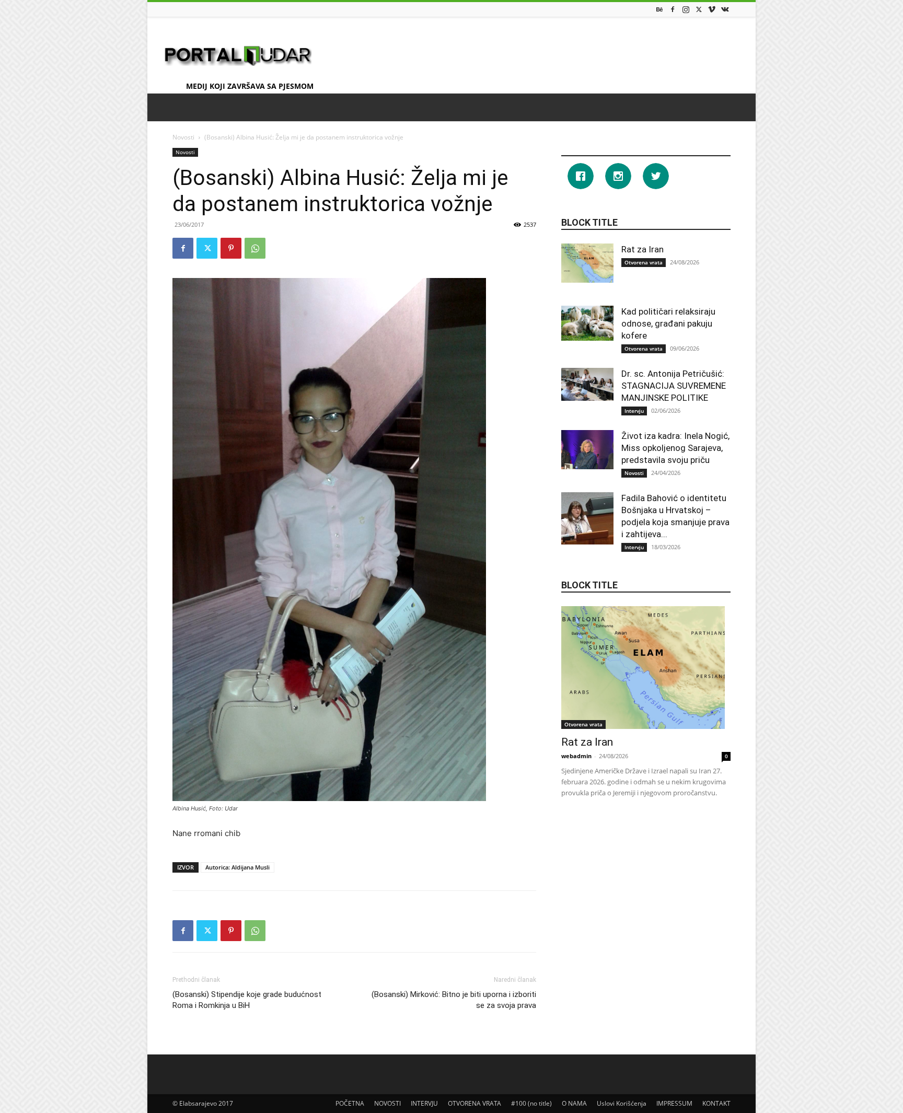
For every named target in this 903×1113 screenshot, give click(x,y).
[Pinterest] (231, 248)
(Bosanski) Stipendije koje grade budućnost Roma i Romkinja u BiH (246, 1000)
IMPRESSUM (674, 1103)
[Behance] (659, 9)
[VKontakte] (725, 9)
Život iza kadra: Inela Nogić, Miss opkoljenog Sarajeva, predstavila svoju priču (675, 448)
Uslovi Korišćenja (621, 1103)
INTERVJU (424, 1103)
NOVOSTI (387, 1103)
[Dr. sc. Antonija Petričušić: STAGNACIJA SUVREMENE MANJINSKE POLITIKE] (587, 384)
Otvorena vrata (643, 262)
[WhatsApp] (255, 248)
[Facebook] (672, 9)
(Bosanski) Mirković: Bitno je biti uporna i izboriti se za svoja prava (454, 1000)
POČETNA (349, 1103)
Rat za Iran (642, 249)
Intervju (634, 410)
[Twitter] (698, 9)
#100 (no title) (531, 1103)
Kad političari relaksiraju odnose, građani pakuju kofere (668, 323)
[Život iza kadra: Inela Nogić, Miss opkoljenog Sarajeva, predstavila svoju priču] (587, 449)
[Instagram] (685, 9)
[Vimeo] (711, 9)
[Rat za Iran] (587, 263)
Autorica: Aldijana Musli (237, 867)
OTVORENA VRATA (474, 1103)
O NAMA (574, 1103)
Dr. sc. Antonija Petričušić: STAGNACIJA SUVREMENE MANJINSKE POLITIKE (673, 385)
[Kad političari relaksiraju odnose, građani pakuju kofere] (587, 323)
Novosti (183, 137)
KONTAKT (716, 1103)
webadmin (576, 756)
